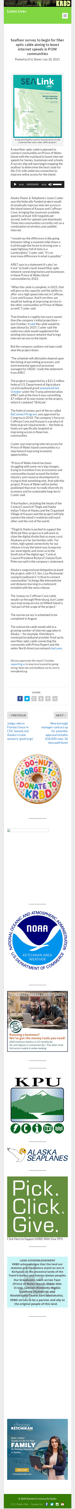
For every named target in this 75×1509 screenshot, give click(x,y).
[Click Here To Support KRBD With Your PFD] (37, 1206)
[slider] (58, 184)
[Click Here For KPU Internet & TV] (37, 1105)
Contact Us (37, 1504)
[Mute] (50, 184)
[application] (37, 184)
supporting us (18, 664)
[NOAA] (37, 940)
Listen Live (16, 11)
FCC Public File (19, 1504)
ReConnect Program (24, 414)
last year (56, 648)
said (32, 324)
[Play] (15, 184)
